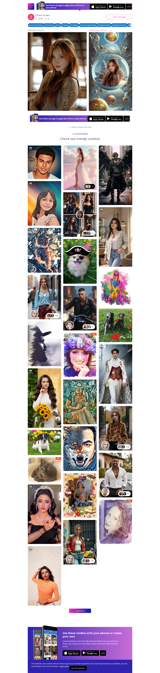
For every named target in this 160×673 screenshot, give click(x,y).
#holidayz (74, 25)
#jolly (57, 25)
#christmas (49, 25)
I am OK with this (78, 668)
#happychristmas (119, 25)
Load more (80, 611)
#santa (65, 25)
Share (119, 17)
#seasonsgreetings (88, 25)
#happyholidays (104, 25)
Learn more (64, 666)
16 (48, 18)
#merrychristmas (36, 25)
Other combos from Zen (81, 127)
